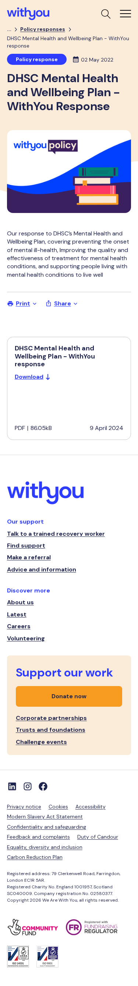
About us (20, 602)
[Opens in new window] (36, 927)
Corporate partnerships (51, 718)
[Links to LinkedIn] (12, 786)
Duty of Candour (97, 836)
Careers (19, 626)
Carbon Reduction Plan (35, 857)
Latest (16, 614)
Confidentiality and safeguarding (46, 827)
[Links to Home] (28, 13)
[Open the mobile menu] (125, 13)
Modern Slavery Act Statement (45, 816)
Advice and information (41, 569)
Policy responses (42, 29)
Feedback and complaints (38, 836)
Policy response (37, 59)
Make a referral (29, 557)
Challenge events (41, 742)
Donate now (69, 696)
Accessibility (90, 806)
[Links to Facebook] (43, 786)
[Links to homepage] (69, 494)
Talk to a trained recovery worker (56, 534)
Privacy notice (24, 806)
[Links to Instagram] (27, 786)
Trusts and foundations (50, 730)
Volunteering (26, 638)
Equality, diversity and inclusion (44, 847)
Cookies (58, 806)
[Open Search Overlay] (105, 13)
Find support (26, 545)
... (9, 29)
